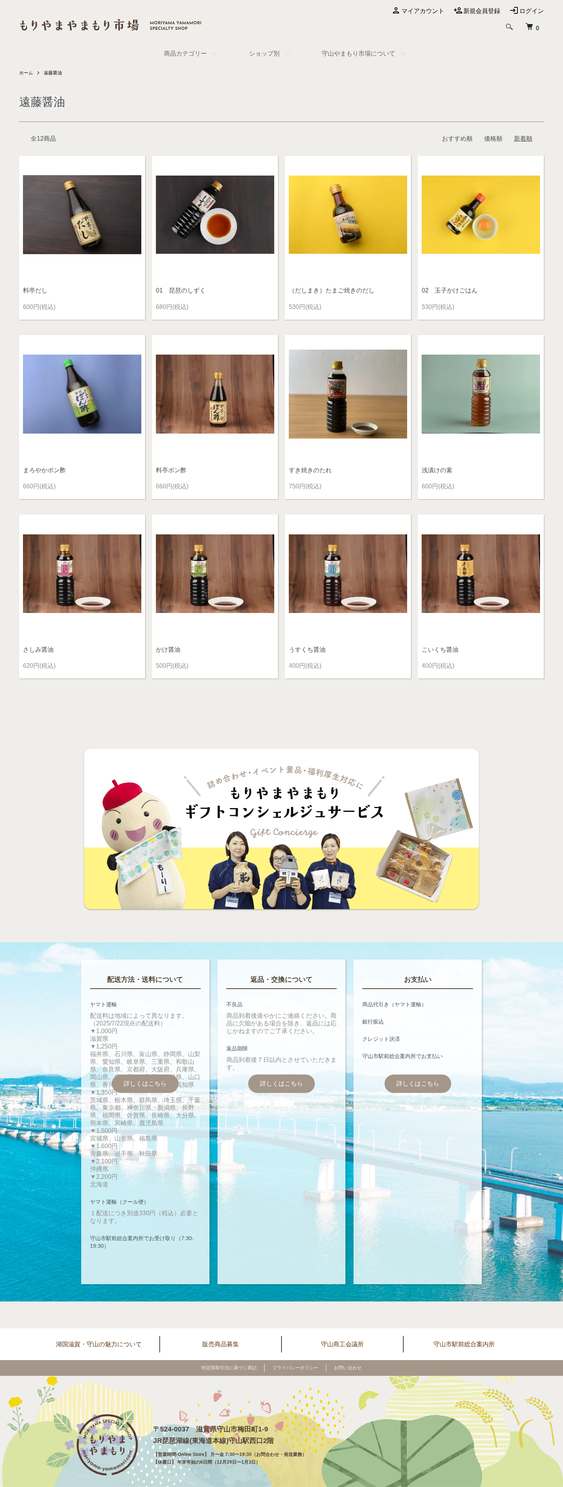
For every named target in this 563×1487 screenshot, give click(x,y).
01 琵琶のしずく (181, 290)
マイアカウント (422, 11)
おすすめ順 (457, 138)
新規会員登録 (481, 11)
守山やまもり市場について (358, 53)
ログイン (531, 11)
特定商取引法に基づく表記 (229, 1367)
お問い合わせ (348, 1367)
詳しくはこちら (145, 1083)
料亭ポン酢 (171, 470)
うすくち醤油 (307, 649)
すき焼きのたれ (310, 470)
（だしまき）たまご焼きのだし (332, 290)
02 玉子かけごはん (450, 290)
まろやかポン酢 (44, 470)
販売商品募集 (220, 1344)
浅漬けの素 (437, 470)
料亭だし (35, 290)
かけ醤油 (168, 649)
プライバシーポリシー (295, 1367)
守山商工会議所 (342, 1344)
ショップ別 (264, 53)
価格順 (493, 138)
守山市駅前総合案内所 (464, 1344)
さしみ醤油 (38, 649)
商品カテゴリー (185, 53)
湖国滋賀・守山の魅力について (99, 1344)
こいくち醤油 (440, 649)
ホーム (26, 73)
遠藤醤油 (53, 73)
